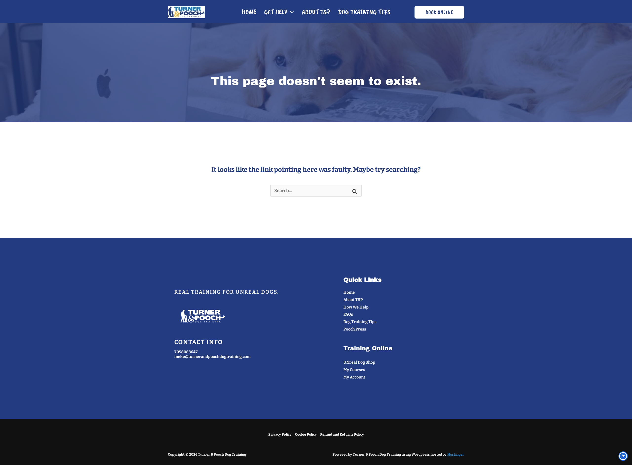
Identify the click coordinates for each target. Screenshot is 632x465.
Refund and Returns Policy (342, 434)
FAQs (348, 314)
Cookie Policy (306, 434)
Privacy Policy (280, 434)
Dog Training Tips (364, 11)
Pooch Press (354, 329)
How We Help (356, 307)
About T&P (316, 11)
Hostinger (455, 454)
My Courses (354, 369)
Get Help (275, 11)
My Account (354, 377)
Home (249, 11)
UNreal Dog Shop (359, 362)
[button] (290, 12)
